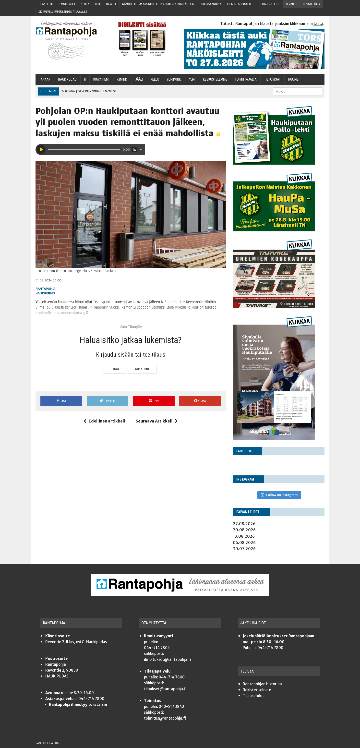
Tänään (44, 79)
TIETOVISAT (272, 79)
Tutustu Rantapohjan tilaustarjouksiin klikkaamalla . (272, 23)
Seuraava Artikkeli (154, 421)
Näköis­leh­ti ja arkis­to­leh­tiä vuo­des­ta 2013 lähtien (158, 4)
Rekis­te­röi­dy (311, 4)
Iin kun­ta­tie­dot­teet (241, 4)
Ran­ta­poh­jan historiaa (262, 684)
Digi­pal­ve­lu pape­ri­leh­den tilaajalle (62, 11)
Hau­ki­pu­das (67, 79)
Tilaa (115, 369)
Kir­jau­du (291, 4)
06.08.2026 (244, 542)
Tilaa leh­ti (45, 4)
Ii (85, 79)
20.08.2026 (244, 529)
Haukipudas (45, 293)
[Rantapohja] (70, 40)
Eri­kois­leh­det (270, 4)
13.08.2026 (244, 536)
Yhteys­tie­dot (90, 4)
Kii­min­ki (122, 79)
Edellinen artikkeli (107, 421)
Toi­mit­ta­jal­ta (246, 79)
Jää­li (139, 79)
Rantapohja (45, 288)
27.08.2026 (244, 523)
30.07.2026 (244, 548)
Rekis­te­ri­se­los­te (257, 690)
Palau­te (111, 4)
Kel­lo (155, 79)
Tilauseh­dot (253, 695)
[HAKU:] (297, 91)
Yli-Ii (192, 79)
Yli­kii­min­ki (174, 79)
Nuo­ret (294, 79)
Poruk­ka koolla (210, 4)
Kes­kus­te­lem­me (215, 79)
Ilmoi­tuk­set (67, 4)
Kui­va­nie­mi (101, 79)
